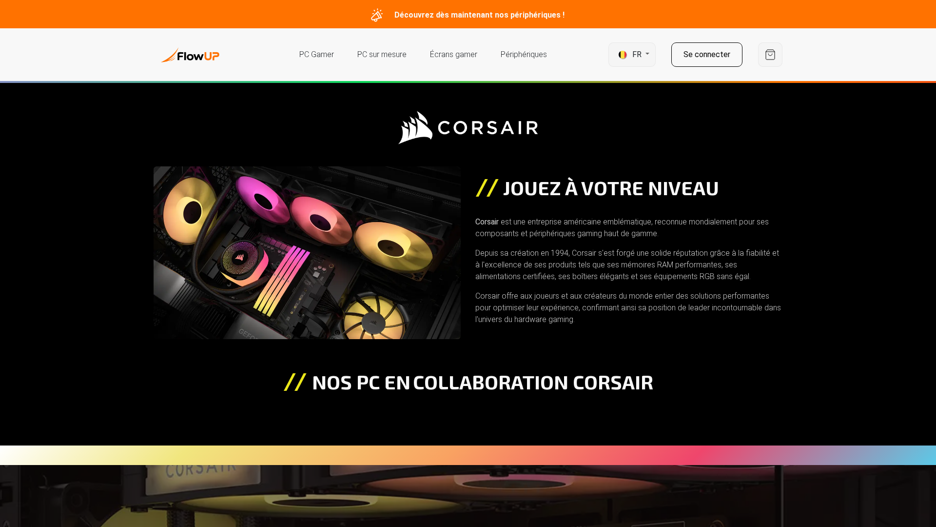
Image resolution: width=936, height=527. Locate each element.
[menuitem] (316, 54)
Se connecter (706, 54)
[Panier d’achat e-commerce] (770, 55)
